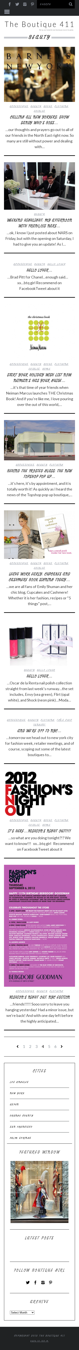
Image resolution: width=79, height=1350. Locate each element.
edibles (39, 111)
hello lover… (39, 270)
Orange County (21, 1115)
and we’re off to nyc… (39, 730)
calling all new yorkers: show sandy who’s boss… (39, 120)
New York (17, 1093)
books (48, 106)
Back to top (38, 1341)
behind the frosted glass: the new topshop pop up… (39, 474)
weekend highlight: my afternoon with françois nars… (39, 223)
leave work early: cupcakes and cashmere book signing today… (39, 577)
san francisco (21, 1126)
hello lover (56, 264)
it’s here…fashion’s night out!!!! (39, 831)
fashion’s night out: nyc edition (39, 997)
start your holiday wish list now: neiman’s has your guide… (39, 378)
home (46, 368)
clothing (61, 106)
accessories (19, 106)
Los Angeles (19, 1082)
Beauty (36, 106)
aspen (14, 1104)
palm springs (20, 1138)
